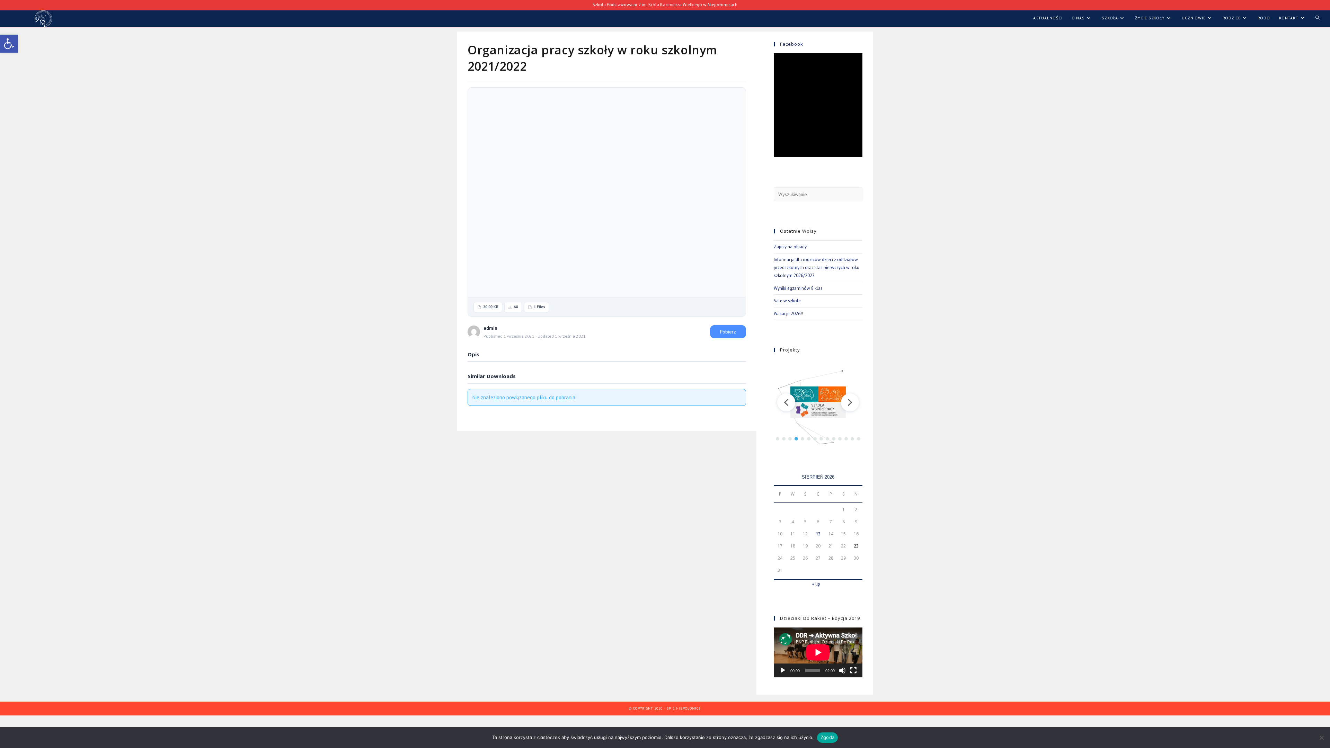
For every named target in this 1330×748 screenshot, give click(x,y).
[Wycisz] (842, 670)
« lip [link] (816, 584)
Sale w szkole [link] (787, 301)
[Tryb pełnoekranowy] (853, 670)
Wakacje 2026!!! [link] (789, 314)
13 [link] (818, 534)
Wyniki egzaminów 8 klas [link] (798, 288)
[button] (786, 402)
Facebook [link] (791, 44)
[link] (9, 44)
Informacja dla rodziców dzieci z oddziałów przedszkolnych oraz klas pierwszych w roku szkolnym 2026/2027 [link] (816, 268)
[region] (818, 402)
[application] (818, 652)
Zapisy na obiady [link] (790, 247)
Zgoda (827, 737)
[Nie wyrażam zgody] (1321, 737)
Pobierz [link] (728, 332)
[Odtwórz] (782, 670)
